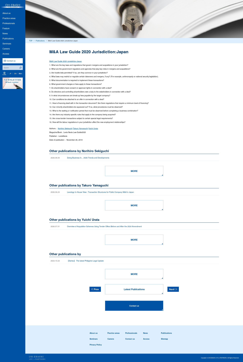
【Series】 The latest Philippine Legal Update (85, 260)
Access (6, 53)
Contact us (11, 60)
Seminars (7, 43)
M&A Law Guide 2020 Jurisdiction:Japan (65, 61)
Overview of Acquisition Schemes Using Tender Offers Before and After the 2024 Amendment (104, 226)
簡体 (20, 73)
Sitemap (164, 339)
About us (7, 13)
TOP (30, 40)
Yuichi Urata (93, 128)
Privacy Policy (96, 344)
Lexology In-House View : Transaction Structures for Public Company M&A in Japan (100, 192)
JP (10, 73)
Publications (8, 38)
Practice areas (9, 18)
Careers (6, 48)
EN (15, 73)
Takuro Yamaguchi (80, 128)
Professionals (9, 23)
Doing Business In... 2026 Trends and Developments (88, 157)
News (5, 33)
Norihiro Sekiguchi (65, 128)
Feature (6, 28)
